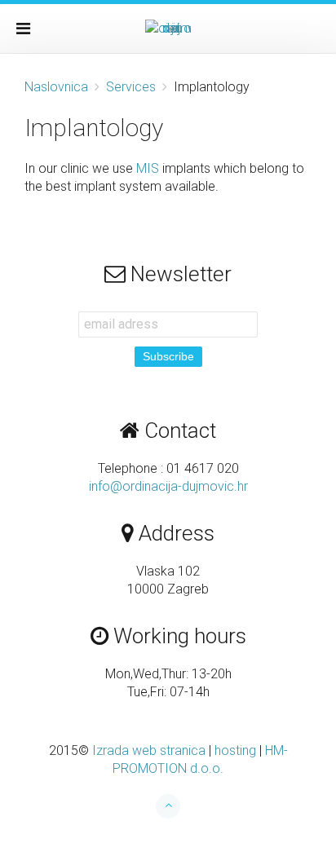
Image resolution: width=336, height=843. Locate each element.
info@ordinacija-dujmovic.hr (168, 486)
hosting (235, 750)
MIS (147, 168)
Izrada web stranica (149, 750)
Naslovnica (56, 87)
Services (131, 87)
